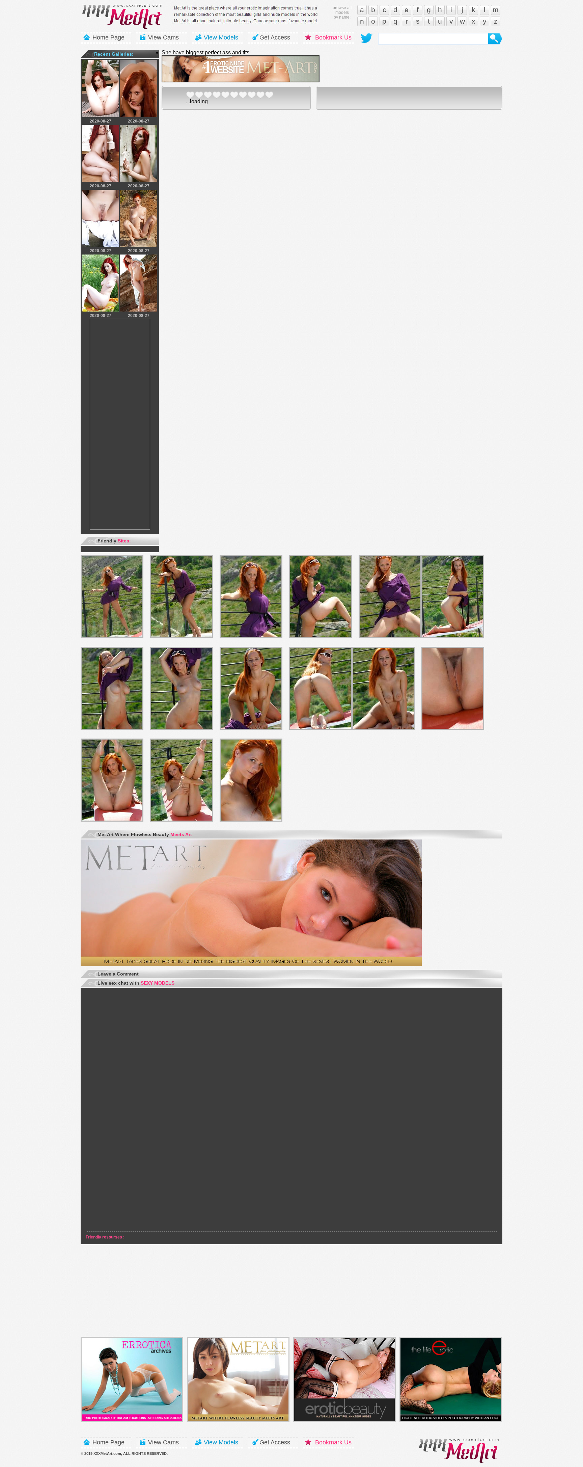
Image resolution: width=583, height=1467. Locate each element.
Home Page (108, 37)
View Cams (163, 37)
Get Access (274, 37)
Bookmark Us (333, 37)
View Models (221, 37)
